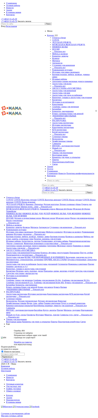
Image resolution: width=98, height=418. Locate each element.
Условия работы (8, 368)
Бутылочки (35, 253)
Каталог (9, 395)
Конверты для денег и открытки (66, 157)
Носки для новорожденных (82, 218)
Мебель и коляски (60, 54)
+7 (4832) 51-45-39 (9, 19)
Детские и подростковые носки (27, 218)
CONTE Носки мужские (24, 202)
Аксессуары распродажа (62, 123)
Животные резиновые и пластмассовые (41, 243)
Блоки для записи (45, 287)
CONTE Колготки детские (25, 200)
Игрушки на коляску (73, 232)
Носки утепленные (14, 220)
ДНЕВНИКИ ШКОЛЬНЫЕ (64, 116)
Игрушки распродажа (61, 125)
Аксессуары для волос (62, 84)
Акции (9, 398)
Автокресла (57, 63)
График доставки (13, 389)
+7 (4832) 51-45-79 (9, 21)
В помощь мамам (13, 402)
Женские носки (48, 218)
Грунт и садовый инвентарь (73, 303)
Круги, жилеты (49, 310)
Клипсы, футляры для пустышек (55, 253)
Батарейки (56, 109)
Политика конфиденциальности (80, 173)
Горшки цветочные (52, 303)
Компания (5, 366)
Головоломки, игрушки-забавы (54, 241)
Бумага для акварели (74, 282)
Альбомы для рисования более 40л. (49, 282)
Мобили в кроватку (54, 232)
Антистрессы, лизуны (31, 241)
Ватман (63, 287)
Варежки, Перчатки (34, 204)
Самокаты (56, 143)
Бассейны (38, 310)
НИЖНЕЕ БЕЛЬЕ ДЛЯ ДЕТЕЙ (36, 213)
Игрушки (40, 315)
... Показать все (58, 51)
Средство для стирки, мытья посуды (22, 273)
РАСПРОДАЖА (59, 120)
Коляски (55, 58)
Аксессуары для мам (61, 93)
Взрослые (62, 301)
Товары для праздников (62, 153)
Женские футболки (64, 209)
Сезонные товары (60, 136)
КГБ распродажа (59, 130)
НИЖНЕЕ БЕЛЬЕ (60, 47)
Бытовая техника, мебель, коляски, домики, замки (28, 236)
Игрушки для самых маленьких (66, 72)
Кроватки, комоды (60, 56)
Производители (13, 400)
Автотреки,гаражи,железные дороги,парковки (72, 81)
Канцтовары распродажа (63, 127)
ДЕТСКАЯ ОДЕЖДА (61, 42)
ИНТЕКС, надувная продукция (66, 146)
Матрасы (56, 61)
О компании (52, 173)
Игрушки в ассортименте (63, 102)
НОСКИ (56, 49)
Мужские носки (63, 218)
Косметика (57, 100)
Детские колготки (51, 204)
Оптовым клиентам (14, 384)
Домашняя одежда (47, 209)
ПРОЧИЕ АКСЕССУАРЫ (55, 259)
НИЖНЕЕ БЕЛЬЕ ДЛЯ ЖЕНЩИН (66, 213)
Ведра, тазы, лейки (35, 303)
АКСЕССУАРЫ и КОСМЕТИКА (66, 88)
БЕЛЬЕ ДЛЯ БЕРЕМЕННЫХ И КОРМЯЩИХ (44, 257)
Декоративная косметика (79, 241)
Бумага (57, 287)
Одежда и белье (59, 38)
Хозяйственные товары (62, 141)
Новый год (57, 148)
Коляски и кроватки (74, 236)
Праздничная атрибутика (63, 162)
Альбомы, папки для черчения (65, 107)
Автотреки (52, 246)
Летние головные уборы (70, 204)
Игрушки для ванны (23, 234)
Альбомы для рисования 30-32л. (76, 280)
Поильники (74, 253)
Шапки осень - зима (29, 207)
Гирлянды (31, 315)
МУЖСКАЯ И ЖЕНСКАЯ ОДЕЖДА (68, 44)
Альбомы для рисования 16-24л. (47, 280)
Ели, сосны (21, 315)
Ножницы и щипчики (77, 264)
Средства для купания (84, 271)
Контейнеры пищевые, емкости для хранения (53, 305)
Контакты (10, 380)
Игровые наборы (59, 79)
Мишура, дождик (51, 315)
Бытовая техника (57, 236)
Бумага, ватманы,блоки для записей (67, 113)
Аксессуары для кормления (64, 90)
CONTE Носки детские (72, 200)
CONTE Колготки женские (49, 200)
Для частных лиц (13, 386)
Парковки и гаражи (81, 246)
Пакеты (55, 160)
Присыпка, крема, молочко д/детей (59, 271)
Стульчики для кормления (63, 65)
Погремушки (39, 232)
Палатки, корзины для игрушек (47, 239)
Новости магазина (12, 352)
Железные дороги (64, 246)
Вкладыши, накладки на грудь (79, 257)
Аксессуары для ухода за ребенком (67, 95)
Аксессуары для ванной (47, 264)
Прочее (60, 310)
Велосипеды (57, 139)
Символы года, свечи (69, 315)
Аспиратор (63, 264)
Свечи (55, 164)
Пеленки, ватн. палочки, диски (29, 271)
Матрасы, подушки (72, 310)
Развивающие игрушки (62, 70)
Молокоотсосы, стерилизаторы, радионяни (25, 259)
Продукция (6, 371)
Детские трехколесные (27, 301)
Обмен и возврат (13, 391)
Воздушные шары (60, 155)
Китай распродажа (60, 132)
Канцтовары (57, 104)
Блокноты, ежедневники (63, 111)
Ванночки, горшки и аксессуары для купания (72, 97)
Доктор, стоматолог (14, 243)
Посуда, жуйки (86, 253)
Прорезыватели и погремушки (19, 255)
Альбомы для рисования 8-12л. (19, 282)
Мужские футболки (81, 209)
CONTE (55, 40)
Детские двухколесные (47, 301)
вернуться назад (25, 344)
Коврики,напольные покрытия (19, 305)
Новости (62, 173)
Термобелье (11, 211)
